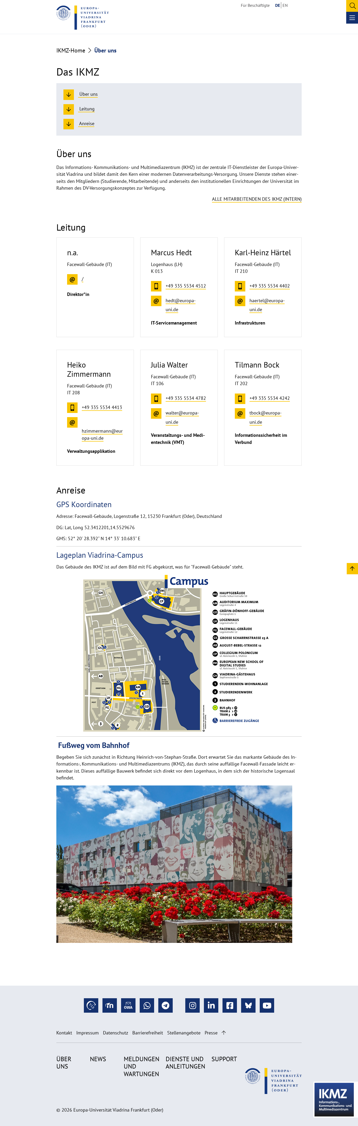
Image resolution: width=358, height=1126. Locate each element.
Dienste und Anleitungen (185, 1062)
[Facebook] (230, 1005)
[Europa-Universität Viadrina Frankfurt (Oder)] (82, 18)
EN (285, 5)
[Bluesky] (248, 1005)
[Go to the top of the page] (224, 1033)
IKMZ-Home (70, 50)
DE (277, 5)
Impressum (87, 1033)
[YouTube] (267, 1005)
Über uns (63, 1062)
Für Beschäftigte (255, 5)
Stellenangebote (183, 1033)
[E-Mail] (128, 1005)
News (98, 1059)
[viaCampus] (91, 1005)
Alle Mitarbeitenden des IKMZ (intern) (257, 199)
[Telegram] (165, 1005)
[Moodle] (109, 1005)
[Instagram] (192, 1005)
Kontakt (64, 1033)
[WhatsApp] (147, 1005)
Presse (211, 1033)
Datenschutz (115, 1033)
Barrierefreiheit (147, 1033)
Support (224, 1059)
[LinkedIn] (211, 1005)
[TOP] (352, 568)
